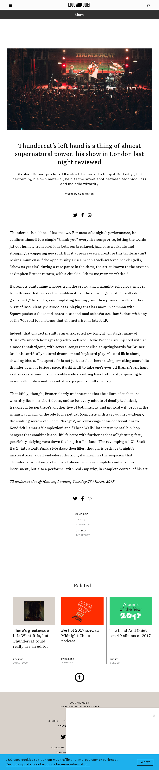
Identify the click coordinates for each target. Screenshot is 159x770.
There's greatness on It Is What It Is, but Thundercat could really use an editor (32, 638)
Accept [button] (145, 762)
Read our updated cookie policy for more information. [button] (48, 764)
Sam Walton (86, 193)
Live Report (82, 535)
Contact (63, 726)
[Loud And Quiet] (79, 5)
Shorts (53, 721)
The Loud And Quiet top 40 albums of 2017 (130, 633)
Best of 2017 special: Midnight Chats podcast (80, 635)
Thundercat (82, 524)
